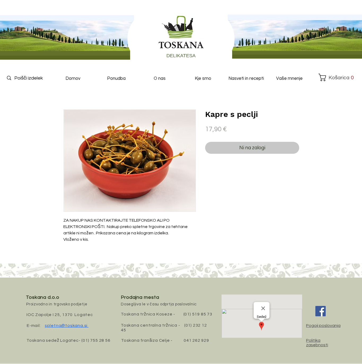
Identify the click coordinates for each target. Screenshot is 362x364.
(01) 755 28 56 (95, 340)
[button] (336, 77)
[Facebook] (320, 311)
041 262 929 (196, 340)
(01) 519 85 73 (197, 314)
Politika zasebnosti (317, 342)
